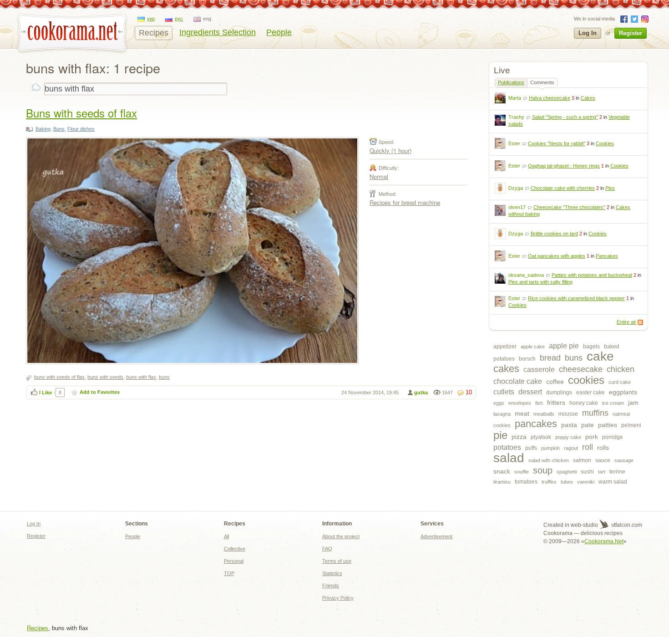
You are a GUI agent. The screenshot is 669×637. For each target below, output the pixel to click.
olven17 (517, 207)
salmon (582, 460)
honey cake (583, 403)
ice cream (613, 403)
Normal (379, 176)
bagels (591, 346)
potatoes (507, 447)
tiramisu (502, 481)
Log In (587, 33)
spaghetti (567, 471)
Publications (511, 82)
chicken (620, 369)
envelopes (519, 403)
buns (574, 357)
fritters (556, 402)
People (279, 32)
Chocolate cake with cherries (563, 188)
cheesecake (581, 369)
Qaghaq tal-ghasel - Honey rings (564, 165)
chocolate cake (517, 381)
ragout (571, 448)
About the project (341, 536)
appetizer (505, 346)
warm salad (612, 482)
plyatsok (541, 437)
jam (633, 402)
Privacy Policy (338, 598)
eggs (498, 403)
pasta (569, 424)
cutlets (503, 392)
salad (508, 458)
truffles (549, 481)
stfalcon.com (626, 525)
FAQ (327, 548)
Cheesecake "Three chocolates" (569, 207)
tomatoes (526, 482)
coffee (555, 381)
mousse (568, 414)
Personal (233, 561)
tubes (567, 481)
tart (601, 471)
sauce (602, 460)
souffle (521, 471)
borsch (527, 359)
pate (587, 424)
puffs (531, 448)
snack (501, 471)
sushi (587, 472)
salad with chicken (548, 460)
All (226, 536)
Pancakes (607, 256)
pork (591, 436)
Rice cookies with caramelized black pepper (576, 298)
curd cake (619, 382)
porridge (612, 437)
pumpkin (550, 448)
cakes (506, 368)
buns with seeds (105, 377)
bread (550, 357)
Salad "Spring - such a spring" (565, 117)
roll (587, 447)
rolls (603, 447)
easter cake (590, 392)
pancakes (536, 423)
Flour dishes (81, 129)
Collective (234, 548)
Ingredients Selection (217, 32)
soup (542, 470)
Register (630, 33)
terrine (617, 472)
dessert (530, 392)
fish (539, 403)
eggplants (623, 392)
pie (500, 435)
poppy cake (568, 437)
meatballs (543, 414)
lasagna (502, 414)
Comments (542, 82)
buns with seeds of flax (59, 377)
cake (600, 356)
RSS (640, 322)
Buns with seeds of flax (81, 113)
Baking (43, 129)
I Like (45, 392)
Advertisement (436, 536)
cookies (586, 380)
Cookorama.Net (603, 541)
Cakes (588, 98)
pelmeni (631, 425)
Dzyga (515, 188)
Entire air (626, 322)
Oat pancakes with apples (556, 256)
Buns (59, 129)
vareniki (585, 481)
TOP (229, 573)
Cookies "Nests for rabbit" (556, 143)
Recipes (153, 32)
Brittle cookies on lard (554, 233)
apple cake (533, 346)
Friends (330, 585)
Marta (514, 98)
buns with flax (141, 377)
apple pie (564, 346)
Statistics (332, 573)
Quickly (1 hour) (390, 150)
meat (522, 413)
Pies (610, 188)
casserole (539, 369)
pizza (519, 436)
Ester (514, 143)
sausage (624, 460)
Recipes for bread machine (405, 202)
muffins (595, 413)
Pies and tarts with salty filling (540, 282)
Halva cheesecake (549, 98)
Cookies (605, 143)
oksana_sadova (526, 275)
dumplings (559, 392)
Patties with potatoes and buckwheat (592, 275)
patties (607, 424)
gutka (421, 392)
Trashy (516, 117)
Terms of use (336, 561)
